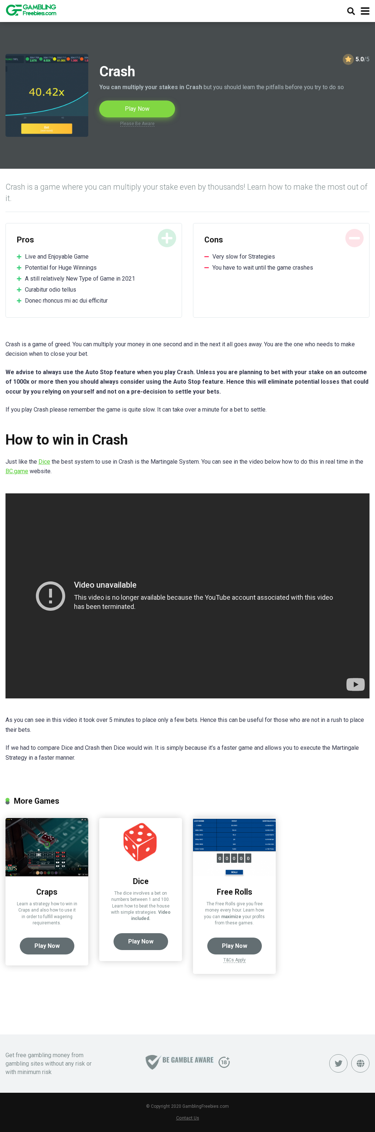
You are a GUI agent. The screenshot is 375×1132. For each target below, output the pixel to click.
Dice (44, 461)
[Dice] (140, 863)
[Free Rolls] (234, 874)
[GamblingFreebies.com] (30, 9)
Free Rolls (234, 892)
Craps (46, 892)
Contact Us (187, 1118)
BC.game (16, 471)
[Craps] (46, 874)
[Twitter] (338, 1063)
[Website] (360, 1063)
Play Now (137, 108)
